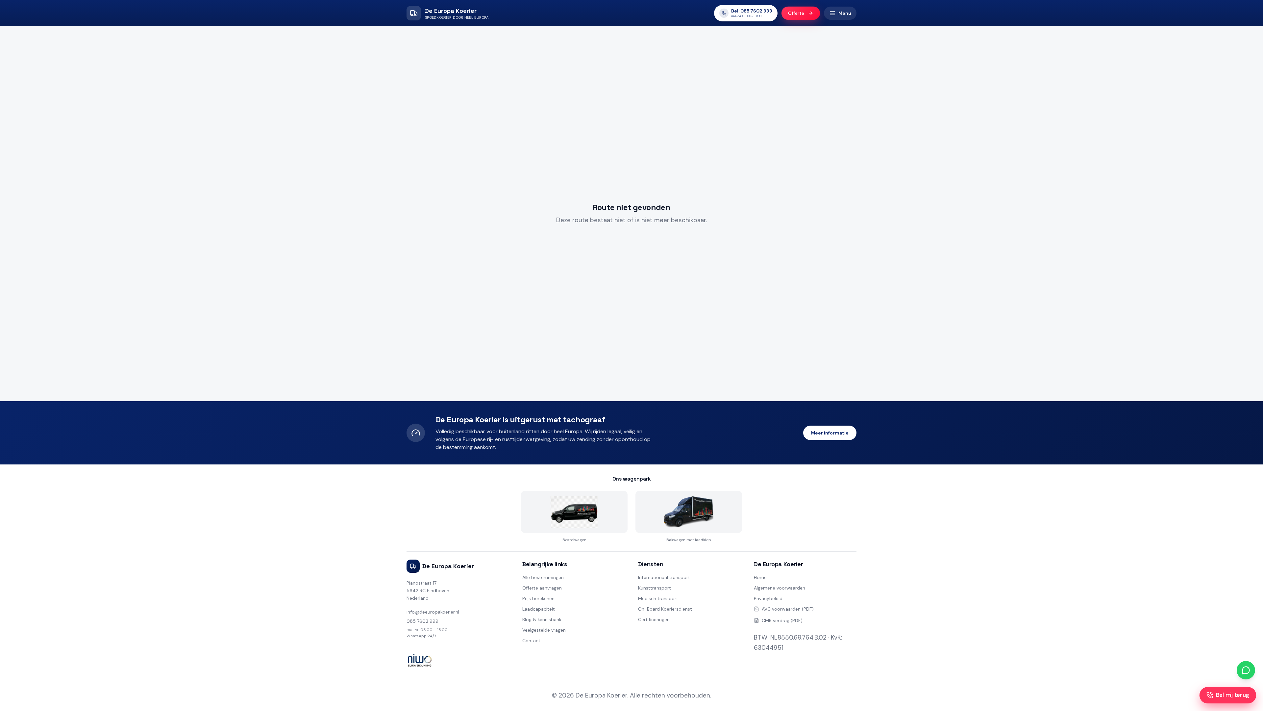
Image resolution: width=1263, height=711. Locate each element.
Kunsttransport (654, 588)
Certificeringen (654, 619)
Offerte (796, 13)
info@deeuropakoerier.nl (433, 612)
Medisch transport (658, 598)
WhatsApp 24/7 (421, 636)
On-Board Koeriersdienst (665, 609)
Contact (531, 641)
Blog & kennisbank (541, 619)
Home (760, 577)
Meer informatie (830, 433)
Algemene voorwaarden (779, 588)
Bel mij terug (1233, 695)
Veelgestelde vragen (544, 630)
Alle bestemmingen (543, 577)
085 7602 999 (422, 621)
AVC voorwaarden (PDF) (788, 609)
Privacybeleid (768, 598)
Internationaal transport (664, 577)
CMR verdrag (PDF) (782, 620)
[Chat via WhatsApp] (1246, 670)
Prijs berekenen (538, 598)
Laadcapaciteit (538, 609)
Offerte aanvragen (542, 588)
